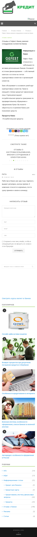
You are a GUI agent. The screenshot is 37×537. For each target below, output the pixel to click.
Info (19, 471)
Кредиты (20, 502)
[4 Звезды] (12, 135)
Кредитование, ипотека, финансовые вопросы (19, 495)
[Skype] (24, 131)
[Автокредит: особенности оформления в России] (18, 442)
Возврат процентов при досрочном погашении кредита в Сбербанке (16, 363)
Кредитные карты (20, 490)
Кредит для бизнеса (20, 485)
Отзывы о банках (16, 31)
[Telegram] (27, 131)
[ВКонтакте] (10, 131)
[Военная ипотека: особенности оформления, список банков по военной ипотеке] (18, 408)
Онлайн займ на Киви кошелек (14, 334)
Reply (33, 174)
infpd (19, 475)
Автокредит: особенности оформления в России (18, 456)
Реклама (19, 511)
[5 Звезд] (13, 135)
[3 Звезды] (11, 135)
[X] (16, 131)
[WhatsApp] (21, 131)
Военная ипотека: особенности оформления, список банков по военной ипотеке (18, 424)
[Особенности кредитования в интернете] (18, 380)
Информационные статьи (19, 480)
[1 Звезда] (8, 135)
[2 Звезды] (10, 135)
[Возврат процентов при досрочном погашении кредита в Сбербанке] (18, 349)
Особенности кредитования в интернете (18, 393)
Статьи (19, 516)
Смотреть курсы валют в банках (16, 298)
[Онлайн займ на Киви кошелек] (18, 321)
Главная (4, 31)
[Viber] (18, 131)
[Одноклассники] (13, 131)
